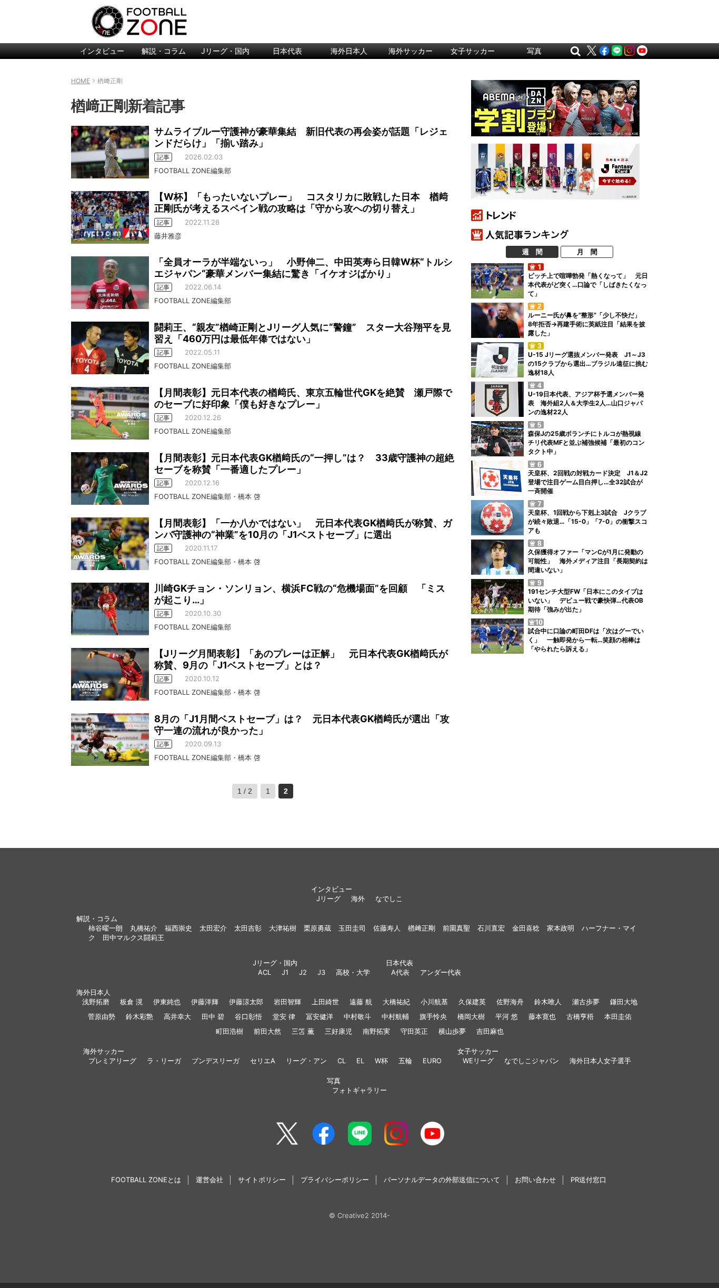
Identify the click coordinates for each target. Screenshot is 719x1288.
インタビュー (102, 50)
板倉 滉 (131, 1001)
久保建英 (472, 1001)
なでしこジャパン (531, 1060)
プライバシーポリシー (335, 1179)
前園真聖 (456, 928)
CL (341, 1060)
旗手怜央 (433, 1016)
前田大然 (267, 1031)
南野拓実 (376, 1031)
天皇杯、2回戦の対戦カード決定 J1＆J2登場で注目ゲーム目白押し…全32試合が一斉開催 (588, 482)
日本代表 (287, 50)
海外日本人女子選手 (600, 1060)
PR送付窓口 (588, 1179)
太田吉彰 (248, 928)
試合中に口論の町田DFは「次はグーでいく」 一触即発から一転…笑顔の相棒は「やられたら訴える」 (586, 640)
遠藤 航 (360, 1001)
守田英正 (414, 1031)
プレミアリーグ (112, 1060)
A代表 (400, 972)
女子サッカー (473, 50)
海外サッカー (410, 50)
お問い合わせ (535, 1179)
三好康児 (338, 1031)
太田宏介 (213, 928)
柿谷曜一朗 (105, 928)
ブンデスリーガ (215, 1060)
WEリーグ (478, 1060)
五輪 (405, 1060)
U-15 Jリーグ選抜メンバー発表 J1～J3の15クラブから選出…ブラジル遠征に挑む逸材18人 (588, 363)
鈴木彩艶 (139, 1016)
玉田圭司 (352, 928)
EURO (432, 1060)
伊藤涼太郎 (246, 1001)
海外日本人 (349, 50)
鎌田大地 (623, 1001)
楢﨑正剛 (421, 928)
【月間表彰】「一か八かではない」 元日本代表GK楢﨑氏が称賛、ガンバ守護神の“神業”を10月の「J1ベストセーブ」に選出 (303, 528)
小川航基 (434, 1001)
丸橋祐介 (143, 928)
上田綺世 (325, 1001)
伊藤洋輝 (204, 1001)
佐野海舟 (510, 1001)
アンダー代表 (440, 972)
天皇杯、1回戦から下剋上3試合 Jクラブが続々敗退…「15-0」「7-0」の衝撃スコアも (587, 521)
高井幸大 (177, 1016)
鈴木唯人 (548, 1001)
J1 (285, 972)
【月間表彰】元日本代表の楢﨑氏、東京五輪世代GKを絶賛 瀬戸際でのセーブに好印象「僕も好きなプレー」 (303, 398)
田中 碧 (213, 1016)
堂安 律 (284, 1016)
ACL (264, 972)
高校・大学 (353, 972)
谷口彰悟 (248, 1016)
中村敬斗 (357, 1016)
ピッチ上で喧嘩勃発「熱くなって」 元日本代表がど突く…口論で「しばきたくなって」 (588, 284)
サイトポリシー (262, 1179)
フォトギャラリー (359, 1090)
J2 (303, 972)
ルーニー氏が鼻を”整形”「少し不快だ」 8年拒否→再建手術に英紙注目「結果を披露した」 (587, 324)
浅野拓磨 (95, 1001)
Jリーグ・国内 (225, 50)
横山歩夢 (452, 1031)
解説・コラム (164, 50)
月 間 (587, 251)
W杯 (381, 1060)
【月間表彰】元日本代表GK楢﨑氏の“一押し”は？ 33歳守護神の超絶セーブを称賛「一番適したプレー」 (304, 463)
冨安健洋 (319, 1016)
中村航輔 (395, 1016)
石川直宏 (491, 928)
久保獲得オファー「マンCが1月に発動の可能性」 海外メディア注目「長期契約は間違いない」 (588, 561)
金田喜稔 (526, 928)
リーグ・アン (306, 1060)
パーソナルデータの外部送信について (442, 1179)
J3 (321, 972)
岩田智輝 (287, 1001)
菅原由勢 (101, 1016)
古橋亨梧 (580, 1016)
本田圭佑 (618, 1016)
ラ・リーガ (164, 1060)
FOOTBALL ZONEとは (146, 1179)
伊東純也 (167, 1001)
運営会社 (209, 1179)
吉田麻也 (490, 1031)
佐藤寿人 (387, 928)
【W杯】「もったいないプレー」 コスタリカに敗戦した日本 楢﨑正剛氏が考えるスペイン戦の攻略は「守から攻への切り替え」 (301, 202)
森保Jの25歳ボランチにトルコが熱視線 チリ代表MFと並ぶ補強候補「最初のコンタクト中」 (587, 442)
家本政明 (560, 928)
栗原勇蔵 (317, 928)
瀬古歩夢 (586, 1001)
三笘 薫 (303, 1031)
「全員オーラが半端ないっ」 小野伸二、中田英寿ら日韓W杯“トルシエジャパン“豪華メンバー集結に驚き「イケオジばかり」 (303, 267)
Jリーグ (328, 898)
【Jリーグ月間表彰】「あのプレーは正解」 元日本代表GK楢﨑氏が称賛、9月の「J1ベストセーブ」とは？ (301, 659)
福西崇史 (178, 928)
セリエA (262, 1060)
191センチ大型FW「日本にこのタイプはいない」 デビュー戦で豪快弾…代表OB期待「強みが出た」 (585, 600)
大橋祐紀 (396, 1001)
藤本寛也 (542, 1016)
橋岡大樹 (471, 1016)
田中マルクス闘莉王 (133, 937)
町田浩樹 (229, 1031)
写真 (534, 50)
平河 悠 (506, 1016)
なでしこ (389, 898)
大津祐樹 (282, 928)
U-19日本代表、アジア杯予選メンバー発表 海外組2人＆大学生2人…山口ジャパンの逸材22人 (586, 403)
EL (360, 1060)
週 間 (532, 251)
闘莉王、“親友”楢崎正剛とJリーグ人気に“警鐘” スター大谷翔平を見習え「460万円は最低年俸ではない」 (302, 333)
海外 (358, 898)
